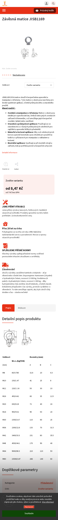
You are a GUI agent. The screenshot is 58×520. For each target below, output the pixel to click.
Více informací (48, 502)
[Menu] (4, 10)
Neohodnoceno (19, 75)
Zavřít (47, 174)
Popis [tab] (8, 307)
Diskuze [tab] (22, 307)
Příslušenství (47, 482)
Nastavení (29, 507)
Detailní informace (9, 152)
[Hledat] (53, 3)
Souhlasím (29, 513)
